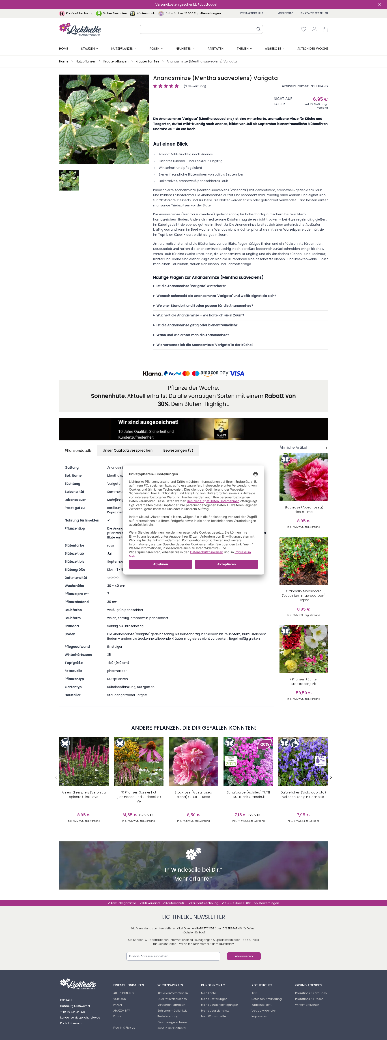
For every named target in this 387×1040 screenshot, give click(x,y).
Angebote (273, 48)
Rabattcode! (207, 4)
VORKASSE (120, 999)
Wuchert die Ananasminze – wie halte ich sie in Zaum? (200, 315)
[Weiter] (326, 448)
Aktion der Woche (312, 48)
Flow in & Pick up (124, 1027)
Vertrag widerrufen (264, 1010)
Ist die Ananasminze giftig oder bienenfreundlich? (197, 325)
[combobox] (201, 29)
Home (63, 48)
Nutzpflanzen (122, 48)
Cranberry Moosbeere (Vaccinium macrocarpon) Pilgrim (303, 595)
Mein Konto (285, 13)
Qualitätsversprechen (172, 999)
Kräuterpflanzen (116, 61)
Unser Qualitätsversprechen (128, 450)
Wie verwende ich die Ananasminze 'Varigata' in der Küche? (205, 345)
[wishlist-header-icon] (303, 29)
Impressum (259, 1016)
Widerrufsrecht (261, 1005)
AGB (254, 993)
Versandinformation (171, 1005)
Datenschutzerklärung (267, 999)
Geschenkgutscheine (172, 1022)
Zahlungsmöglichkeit (172, 1010)
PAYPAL (117, 1005)
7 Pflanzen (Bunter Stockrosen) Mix (304, 681)
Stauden (88, 48)
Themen (243, 48)
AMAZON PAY (121, 1010)
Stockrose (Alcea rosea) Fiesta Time (303, 509)
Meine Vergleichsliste (215, 1010)
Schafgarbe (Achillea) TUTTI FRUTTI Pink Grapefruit (248, 794)
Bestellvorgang (167, 1016)
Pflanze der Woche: (193, 388)
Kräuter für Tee (147, 61)
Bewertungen (178, 450)
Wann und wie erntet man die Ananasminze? (193, 335)
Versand (322, 107)
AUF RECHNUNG (123, 993)
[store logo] (80, 29)
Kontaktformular (71, 1023)
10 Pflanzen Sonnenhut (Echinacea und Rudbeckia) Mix (138, 797)
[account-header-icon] (314, 29)
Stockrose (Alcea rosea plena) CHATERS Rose (193, 794)
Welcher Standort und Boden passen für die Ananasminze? (205, 305)
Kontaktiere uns (251, 13)
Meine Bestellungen (214, 999)
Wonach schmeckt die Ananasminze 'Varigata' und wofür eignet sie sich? (216, 296)
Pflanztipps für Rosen (309, 999)
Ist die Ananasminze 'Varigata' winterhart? (191, 286)
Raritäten (216, 48)
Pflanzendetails (78, 450)
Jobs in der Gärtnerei (171, 1028)
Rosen (154, 48)
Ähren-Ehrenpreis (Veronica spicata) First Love (84, 794)
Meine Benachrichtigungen (219, 1005)
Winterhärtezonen (307, 1005)
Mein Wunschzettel (213, 1016)
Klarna (117, 1016)
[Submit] (258, 29)
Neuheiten (183, 48)
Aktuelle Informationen (172, 993)
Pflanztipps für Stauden (311, 993)
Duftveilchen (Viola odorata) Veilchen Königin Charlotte (303, 794)
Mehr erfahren (193, 879)
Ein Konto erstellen (314, 13)
